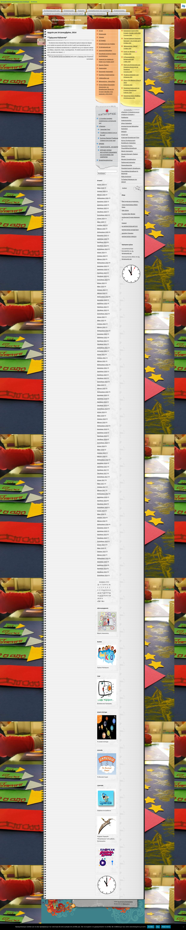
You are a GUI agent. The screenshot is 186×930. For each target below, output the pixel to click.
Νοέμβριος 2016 (102, 500)
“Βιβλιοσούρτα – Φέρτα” (130, 47)
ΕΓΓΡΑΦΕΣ (102, 40)
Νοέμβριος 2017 (102, 470)
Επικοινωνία (69, 11)
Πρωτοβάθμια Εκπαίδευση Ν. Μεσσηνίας (129, 172)
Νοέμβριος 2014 (102, 568)
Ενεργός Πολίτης (104, 65)
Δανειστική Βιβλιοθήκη (105, 50)
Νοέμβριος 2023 (102, 273)
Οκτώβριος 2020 (102, 378)
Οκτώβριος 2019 (102, 405)
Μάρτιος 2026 (101, 195)
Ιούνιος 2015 (101, 545)
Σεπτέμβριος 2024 (102, 249)
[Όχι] (183, 927)
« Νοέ (99, 601)
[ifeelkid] (106, 665)
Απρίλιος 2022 (101, 324)
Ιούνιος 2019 (101, 412)
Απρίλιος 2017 (101, 487)
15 (98, 593)
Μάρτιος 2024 (101, 259)
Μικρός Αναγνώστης (127, 151)
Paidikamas (124, 117)
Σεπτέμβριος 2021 (102, 348)
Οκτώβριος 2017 (102, 473)
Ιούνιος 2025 (101, 218)
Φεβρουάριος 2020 (102, 392)
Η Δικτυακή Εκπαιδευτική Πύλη (130, 137)
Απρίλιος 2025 (101, 225)
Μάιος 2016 (100, 514)
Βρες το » (139, 5)
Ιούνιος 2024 (101, 252)
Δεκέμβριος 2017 (102, 466)
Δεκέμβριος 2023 (102, 269)
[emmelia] (106, 774)
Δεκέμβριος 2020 (102, 371)
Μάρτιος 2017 (101, 490)
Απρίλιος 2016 (101, 517)
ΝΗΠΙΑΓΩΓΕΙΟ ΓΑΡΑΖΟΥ (129, 236)
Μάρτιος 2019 (101, 422)
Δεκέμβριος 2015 (102, 531)
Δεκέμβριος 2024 (102, 239)
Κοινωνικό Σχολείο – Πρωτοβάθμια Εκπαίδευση (129, 147)
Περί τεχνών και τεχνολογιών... (130, 201)
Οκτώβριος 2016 (102, 504)
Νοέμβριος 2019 (102, 402)
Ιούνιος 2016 (101, 511)
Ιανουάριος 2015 (102, 562)
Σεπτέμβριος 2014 (102, 575)
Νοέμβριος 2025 (102, 208)
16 (100, 593)
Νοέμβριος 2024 (102, 242)
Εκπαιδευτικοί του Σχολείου (99, 11)
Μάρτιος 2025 (101, 229)
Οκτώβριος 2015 (102, 538)
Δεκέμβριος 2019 (102, 398)
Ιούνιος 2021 (101, 354)
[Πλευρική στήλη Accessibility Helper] (183, 6)
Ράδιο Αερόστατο (126, 176)
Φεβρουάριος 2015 (102, 558)
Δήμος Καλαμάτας (126, 123)
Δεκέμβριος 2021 (102, 337)
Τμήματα (81, 11)
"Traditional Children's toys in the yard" (108, 134)
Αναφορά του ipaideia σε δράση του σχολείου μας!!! (63, 14)
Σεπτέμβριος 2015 (102, 541)
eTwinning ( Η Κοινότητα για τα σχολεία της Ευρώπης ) (130, 113)
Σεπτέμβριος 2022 (102, 314)
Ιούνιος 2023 (101, 283)
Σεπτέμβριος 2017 (102, 477)
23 (100, 595)
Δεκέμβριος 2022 (102, 303)
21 (110, 593)
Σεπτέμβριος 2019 (102, 409)
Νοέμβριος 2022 (102, 307)
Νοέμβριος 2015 (102, 534)
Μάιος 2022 (100, 320)
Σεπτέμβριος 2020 (102, 381)
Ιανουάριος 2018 (102, 463)
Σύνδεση (124, 188)
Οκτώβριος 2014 (102, 572)
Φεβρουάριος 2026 (102, 198)
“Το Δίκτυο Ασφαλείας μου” (131, 76)
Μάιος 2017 (100, 483)
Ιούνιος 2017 (101, 480)
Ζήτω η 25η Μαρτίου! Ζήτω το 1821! (132, 83)
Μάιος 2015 (100, 548)
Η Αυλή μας (124, 134)
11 (104, 590)
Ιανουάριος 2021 (102, 368)
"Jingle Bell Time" (105, 129)
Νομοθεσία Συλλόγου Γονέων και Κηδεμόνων (107, 55)
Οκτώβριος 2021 (102, 344)
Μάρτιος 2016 (101, 521)
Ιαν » (103, 601)
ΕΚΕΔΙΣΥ (124, 131)
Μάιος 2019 (100, 415)
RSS (73, 906)
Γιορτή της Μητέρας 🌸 (130, 53)
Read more (166, 927)
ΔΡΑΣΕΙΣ (101, 143)
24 (102, 595)
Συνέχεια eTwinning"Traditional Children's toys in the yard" (109, 139)
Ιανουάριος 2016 (102, 528)
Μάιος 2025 (100, 222)
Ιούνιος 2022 (101, 317)
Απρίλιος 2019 (101, 419)
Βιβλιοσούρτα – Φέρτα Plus (107, 81)
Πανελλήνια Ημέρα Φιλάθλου (132, 97)
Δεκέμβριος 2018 (102, 432)
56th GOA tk (125, 210)
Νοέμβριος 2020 (102, 375)
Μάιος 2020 (100, 385)
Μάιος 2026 (100, 188)
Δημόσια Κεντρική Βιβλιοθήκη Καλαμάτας (130, 128)
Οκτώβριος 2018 (102, 439)
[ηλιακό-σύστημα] (106, 739)
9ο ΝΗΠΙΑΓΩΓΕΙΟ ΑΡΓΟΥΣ (130, 226)
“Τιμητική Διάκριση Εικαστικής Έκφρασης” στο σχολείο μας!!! (132, 41)
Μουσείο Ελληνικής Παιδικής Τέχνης (129, 155)
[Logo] (106, 701)
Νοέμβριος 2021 (102, 341)
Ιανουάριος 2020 (102, 395)
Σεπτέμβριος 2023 (102, 280)
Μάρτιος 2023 (101, 293)
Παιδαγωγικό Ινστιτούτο (128, 162)
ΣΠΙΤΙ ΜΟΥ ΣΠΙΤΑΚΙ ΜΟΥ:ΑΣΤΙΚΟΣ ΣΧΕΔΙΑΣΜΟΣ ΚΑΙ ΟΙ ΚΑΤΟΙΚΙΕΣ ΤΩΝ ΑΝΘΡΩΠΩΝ (108, 153)
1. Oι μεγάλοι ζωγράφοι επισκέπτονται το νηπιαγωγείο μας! (107, 121)
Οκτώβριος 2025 (102, 212)
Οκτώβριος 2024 (102, 246)
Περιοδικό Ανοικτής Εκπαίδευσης (130, 168)
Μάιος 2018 (100, 449)
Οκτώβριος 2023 (102, 276)
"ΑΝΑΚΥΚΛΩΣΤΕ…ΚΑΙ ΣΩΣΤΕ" (109, 147)
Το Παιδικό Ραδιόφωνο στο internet (129, 181)
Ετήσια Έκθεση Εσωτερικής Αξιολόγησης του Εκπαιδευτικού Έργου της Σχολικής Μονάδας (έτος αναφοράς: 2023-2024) (107, 89)
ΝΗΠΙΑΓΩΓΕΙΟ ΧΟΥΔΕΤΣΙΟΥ (130, 230)
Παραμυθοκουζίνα (126, 165)
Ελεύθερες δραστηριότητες (106, 75)
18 (104, 593)
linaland (124, 223)
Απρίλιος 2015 (101, 551)
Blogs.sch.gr (126, 904)
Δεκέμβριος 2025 (102, 205)
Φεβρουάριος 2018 (102, 460)
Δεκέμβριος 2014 (102, 565)
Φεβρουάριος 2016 (102, 524)
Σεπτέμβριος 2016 (102, 507)
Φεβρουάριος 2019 (102, 426)
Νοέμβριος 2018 (102, 436)
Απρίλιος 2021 (101, 358)
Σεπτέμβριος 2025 (102, 215)
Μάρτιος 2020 (101, 388)
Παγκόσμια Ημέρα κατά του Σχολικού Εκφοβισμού (131, 90)
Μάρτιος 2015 (101, 555)
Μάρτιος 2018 (101, 456)
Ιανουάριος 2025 (102, 235)
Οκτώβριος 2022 (102, 310)
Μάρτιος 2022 (101, 327)
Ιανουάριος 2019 (102, 429)
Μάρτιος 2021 (101, 361)
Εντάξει (150, 927)
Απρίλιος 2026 (101, 191)
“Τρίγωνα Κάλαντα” (57, 37)
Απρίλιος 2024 (101, 256)
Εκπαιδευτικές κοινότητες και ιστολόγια (15, 2)
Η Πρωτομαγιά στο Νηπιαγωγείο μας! (129, 59)
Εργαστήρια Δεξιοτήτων (96, 14)
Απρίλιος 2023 (101, 290)
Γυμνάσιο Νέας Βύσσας (128, 214)
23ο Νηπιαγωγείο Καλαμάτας (66, 20)
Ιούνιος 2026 (101, 184)
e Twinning (80, 56)
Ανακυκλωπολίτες (126, 120)
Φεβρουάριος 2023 (102, 297)
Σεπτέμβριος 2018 (102, 443)
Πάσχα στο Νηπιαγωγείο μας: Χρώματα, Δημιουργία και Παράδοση (132, 68)
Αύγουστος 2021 (102, 351)
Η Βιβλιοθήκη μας (104, 78)
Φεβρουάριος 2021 (102, 365)
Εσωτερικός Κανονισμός (119, 14)
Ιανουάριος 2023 (102, 300)
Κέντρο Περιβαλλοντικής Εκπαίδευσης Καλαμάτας (128, 142)
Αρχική (101, 31)
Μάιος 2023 (100, 286)
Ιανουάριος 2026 (102, 201)
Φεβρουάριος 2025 (102, 232)
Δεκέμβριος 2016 (102, 497)
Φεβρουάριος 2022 (102, 331)
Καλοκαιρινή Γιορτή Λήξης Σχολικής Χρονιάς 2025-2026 (132, 33)
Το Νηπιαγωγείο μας (52, 11)
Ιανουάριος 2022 (102, 334)
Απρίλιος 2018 (101, 453)
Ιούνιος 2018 (101, 446)
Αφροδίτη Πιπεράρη (127, 233)
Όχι (158, 927)
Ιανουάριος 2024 (102, 266)
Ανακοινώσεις (119, 11)
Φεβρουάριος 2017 (102, 494)
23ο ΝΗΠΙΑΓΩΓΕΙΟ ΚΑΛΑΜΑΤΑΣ (61, 56)
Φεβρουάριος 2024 (102, 263)
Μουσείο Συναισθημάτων (128, 159)
